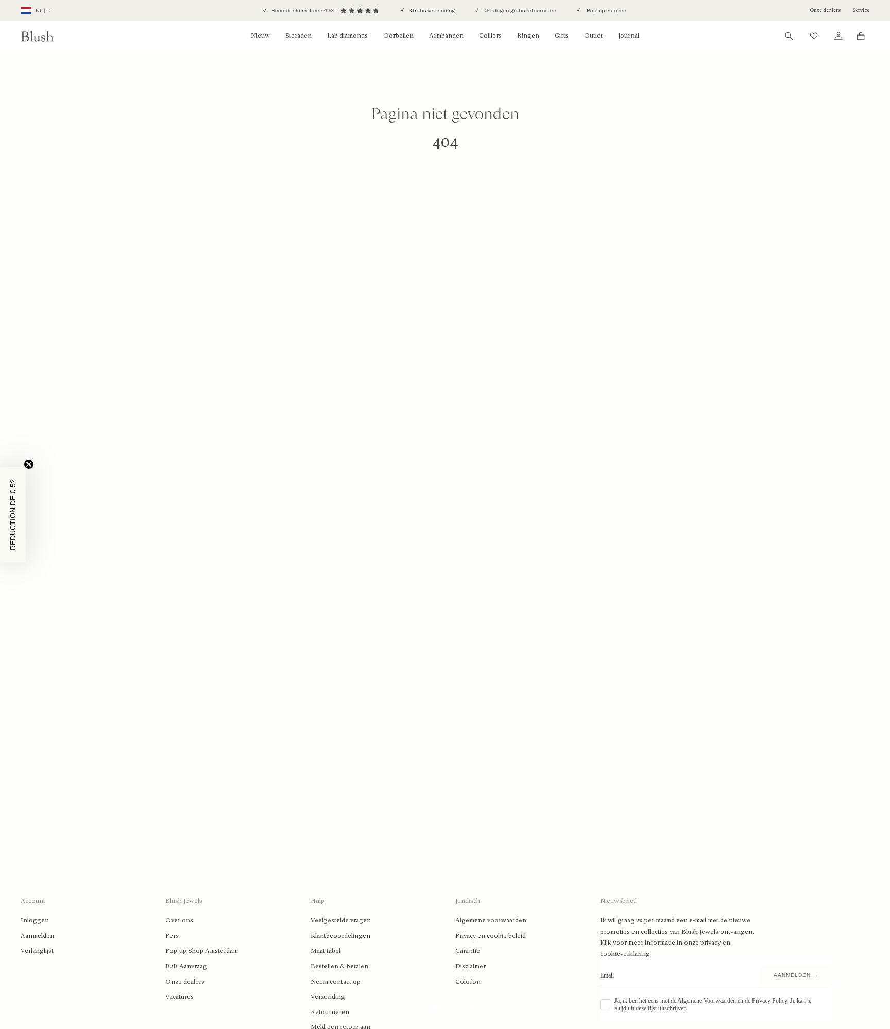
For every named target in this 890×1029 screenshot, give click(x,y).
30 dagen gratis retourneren (520, 10)
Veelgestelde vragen (341, 920)
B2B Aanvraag (186, 966)
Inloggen (35, 920)
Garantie (467, 950)
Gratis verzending (432, 10)
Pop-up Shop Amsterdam (201, 950)
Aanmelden (37, 935)
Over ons (179, 920)
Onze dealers (825, 10)
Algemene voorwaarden (490, 920)
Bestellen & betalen (339, 966)
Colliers (490, 35)
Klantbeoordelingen (340, 935)
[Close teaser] (29, 464)
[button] (13, 514)
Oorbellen (398, 35)
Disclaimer (470, 966)
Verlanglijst (37, 950)
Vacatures (179, 996)
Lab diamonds (347, 35)
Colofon (468, 981)
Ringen (528, 35)
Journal (628, 35)
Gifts (562, 35)
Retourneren (330, 1012)
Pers (172, 935)
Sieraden (298, 35)
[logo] (37, 36)
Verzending (328, 996)
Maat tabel (325, 950)
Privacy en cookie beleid (490, 935)
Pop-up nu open (605, 10)
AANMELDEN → (796, 975)
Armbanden (446, 35)
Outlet (593, 35)
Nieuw (260, 35)
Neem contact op (336, 981)
